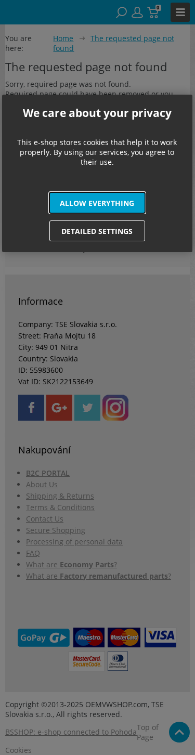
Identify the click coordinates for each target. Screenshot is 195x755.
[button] (97, 202)
